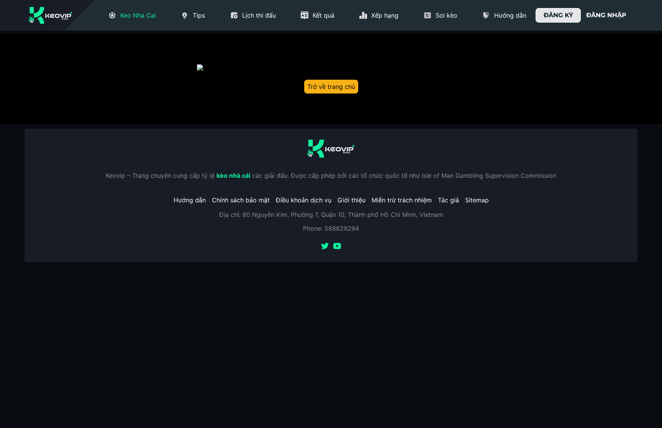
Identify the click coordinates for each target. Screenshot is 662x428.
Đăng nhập (606, 15)
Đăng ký (558, 15)
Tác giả (448, 200)
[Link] (51, 15)
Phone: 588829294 (331, 228)
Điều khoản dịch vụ (303, 200)
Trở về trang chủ (331, 86)
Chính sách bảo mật (241, 200)
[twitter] (324, 246)
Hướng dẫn (190, 200)
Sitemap (477, 200)
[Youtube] (337, 246)
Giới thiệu (351, 200)
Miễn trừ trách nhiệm (402, 200)
